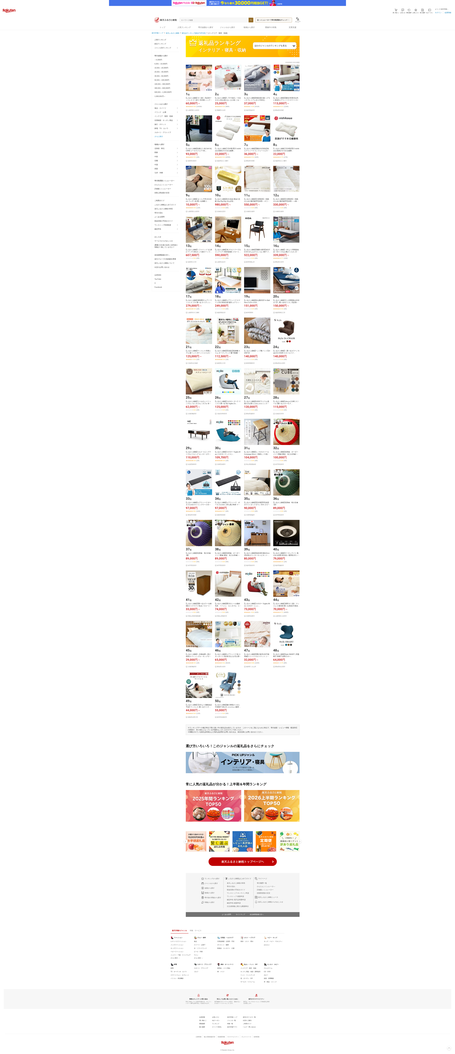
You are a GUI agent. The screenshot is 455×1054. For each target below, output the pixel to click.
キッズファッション (177, 948)
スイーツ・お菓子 (199, 945)
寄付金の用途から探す (213, 897)
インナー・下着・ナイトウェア (181, 955)
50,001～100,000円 (162, 80)
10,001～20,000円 (161, 68)
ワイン (196, 955)
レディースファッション (178, 941)
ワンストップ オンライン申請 (238, 893)
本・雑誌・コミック (270, 982)
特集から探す (210, 902)
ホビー (266, 975)
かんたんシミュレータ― (266, 886)
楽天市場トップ (157, 33)
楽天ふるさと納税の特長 (164, 209)
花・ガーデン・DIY (247, 978)
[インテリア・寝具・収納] (217, 33)
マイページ (262, 879)
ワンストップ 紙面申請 (235, 896)
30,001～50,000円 (161, 76)
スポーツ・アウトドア (163, 132)
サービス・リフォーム (248, 982)
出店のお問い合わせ (162, 267)
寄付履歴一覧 (262, 883)
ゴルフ (196, 971)
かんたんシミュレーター (164, 185)
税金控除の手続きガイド (164, 221)
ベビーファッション (177, 951)
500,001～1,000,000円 (163, 92)
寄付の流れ (159, 213)
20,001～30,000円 (161, 72)
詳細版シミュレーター (163, 189)
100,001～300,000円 (162, 84)
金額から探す (210, 888)
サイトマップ (240, 914)
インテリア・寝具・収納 (164, 116)
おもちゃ (267, 945)
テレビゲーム (268, 968)
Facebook (158, 287)
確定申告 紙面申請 (234, 903)
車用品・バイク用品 (223, 968)
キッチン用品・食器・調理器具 (250, 971)
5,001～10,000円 (161, 64)
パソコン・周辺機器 (177, 978)
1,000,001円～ (160, 96)
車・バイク (220, 971)
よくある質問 (159, 217)
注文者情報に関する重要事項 (237, 906)
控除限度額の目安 (263, 893)
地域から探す (210, 893)
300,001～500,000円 (162, 88)
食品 (195, 941)
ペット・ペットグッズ (248, 975)
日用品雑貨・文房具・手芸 (225, 941)
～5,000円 (158, 60)
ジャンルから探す (211, 883)
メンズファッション (177, 945)
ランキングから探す (212, 879)
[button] (402, 11)
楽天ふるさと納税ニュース (268, 897)
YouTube (158, 279)
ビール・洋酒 (198, 951)
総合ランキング (160, 44)
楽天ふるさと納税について (164, 263)
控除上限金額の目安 (162, 193)
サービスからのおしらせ (164, 241)
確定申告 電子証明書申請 (236, 900)
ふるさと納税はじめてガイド (165, 205)
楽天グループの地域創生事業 (165, 259)
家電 (172, 968)
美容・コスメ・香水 (247, 941)
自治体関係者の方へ (257, 914)
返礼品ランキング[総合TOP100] (194, 33)
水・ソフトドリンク (200, 948)
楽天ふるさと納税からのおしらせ (270, 902)
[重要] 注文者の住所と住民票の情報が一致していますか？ (166, 246)
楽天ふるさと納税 (172, 33)
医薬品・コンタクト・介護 (225, 948)
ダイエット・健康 (223, 945)
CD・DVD (267, 971)
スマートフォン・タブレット (180, 975)
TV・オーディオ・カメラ (179, 971)
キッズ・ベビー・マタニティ (273, 941)
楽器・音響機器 (269, 978)
